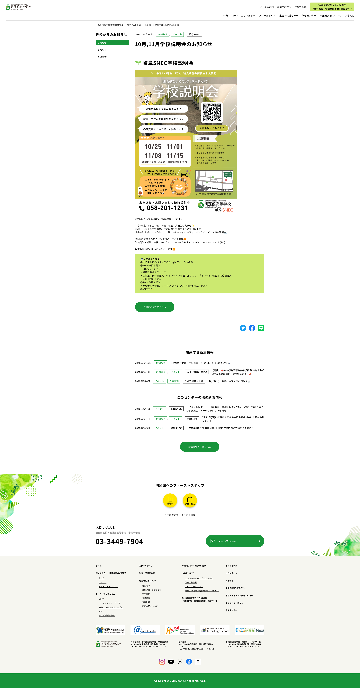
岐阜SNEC (194, 34)
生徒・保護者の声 (288, 15)
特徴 (225, 15)
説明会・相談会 (190, 504)
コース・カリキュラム (243, 15)
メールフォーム (227, 541)
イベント (177, 34)
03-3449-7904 (119, 541)
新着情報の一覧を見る (199, 446)
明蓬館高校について (330, 15)
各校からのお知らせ (111, 34)
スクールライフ (267, 15)
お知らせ (162, 34)
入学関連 (102, 57)
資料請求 (170, 504)
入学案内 (349, 15)
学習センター (309, 15)
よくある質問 (188, 514)
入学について (172, 514)
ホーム (99, 565)
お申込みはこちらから (154, 307)
